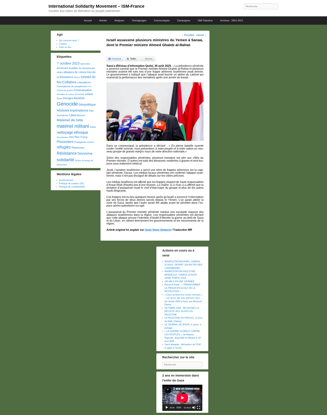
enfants (89, 94)
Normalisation (62, 137)
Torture (78, 160)
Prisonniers (65, 142)
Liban (72, 115)
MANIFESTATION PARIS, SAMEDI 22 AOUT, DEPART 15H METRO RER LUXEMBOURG (183, 264)
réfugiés (64, 147)
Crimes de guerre (65, 90)
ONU (71, 137)
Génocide (67, 104)
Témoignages (139, 20)
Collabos (69, 82)
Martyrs (81, 115)
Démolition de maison (65, 94)
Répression (78, 147)
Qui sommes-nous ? (69, 40)
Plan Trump (81, 137)
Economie (79, 94)
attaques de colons (75, 72)
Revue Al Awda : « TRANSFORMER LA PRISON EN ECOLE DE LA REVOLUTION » (182, 288)
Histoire (63, 110)
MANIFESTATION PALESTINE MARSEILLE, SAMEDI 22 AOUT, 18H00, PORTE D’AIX (181, 274)
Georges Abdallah (73, 98)
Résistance (67, 153)
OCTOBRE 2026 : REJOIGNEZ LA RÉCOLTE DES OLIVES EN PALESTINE (182, 311)
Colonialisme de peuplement (72, 86)
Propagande (80, 142)
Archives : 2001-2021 (231, 20)
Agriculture (85, 64)
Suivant (201, 35)
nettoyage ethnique (72, 132)
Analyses (119, 20)
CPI (89, 86)
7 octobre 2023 (68, 63)
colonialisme (84, 82)
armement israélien (67, 68)
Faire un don (65, 47)
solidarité (65, 159)
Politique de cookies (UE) (71, 183)
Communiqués (162, 20)
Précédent (188, 35)
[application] (182, 398)
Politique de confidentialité (72, 186)
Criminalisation (83, 90)
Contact (63, 44)
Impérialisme (79, 110)
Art (80, 68)
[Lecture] (166, 407)
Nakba (93, 127)
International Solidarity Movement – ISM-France (96, 6)
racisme (90, 142)
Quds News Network (158, 229)
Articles (103, 20)
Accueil (88, 20)
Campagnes (183, 20)
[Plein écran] (198, 407)
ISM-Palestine (205, 20)
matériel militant (73, 126)
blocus (77, 77)
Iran (91, 110)
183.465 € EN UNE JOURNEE (179, 281)
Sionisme (84, 153)
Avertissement (66, 180)
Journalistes (63, 115)
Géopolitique (87, 104)
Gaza (59, 98)
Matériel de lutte (70, 120)
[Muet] (194, 407)
